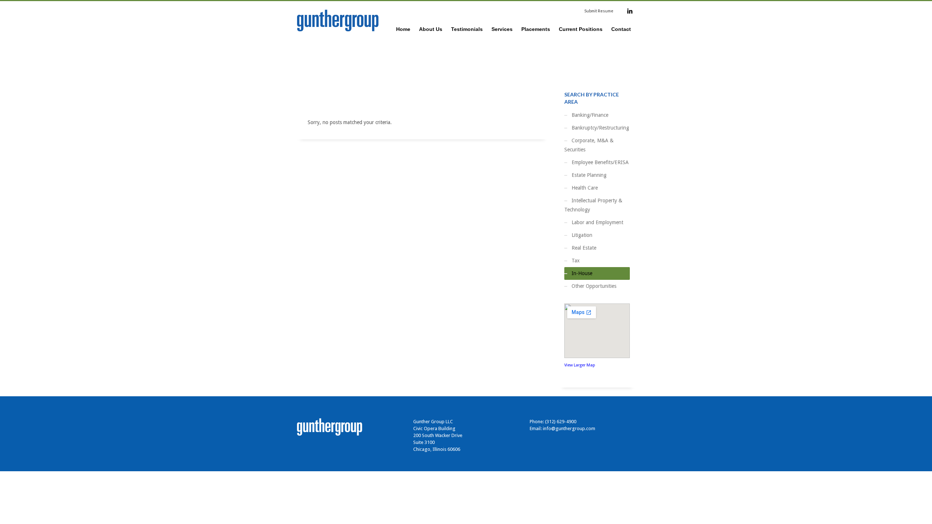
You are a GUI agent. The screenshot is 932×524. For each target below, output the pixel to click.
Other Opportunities (594, 286)
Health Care (585, 188)
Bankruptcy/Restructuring (600, 128)
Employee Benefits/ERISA (600, 162)
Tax (576, 260)
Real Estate (584, 248)
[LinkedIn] (629, 10)
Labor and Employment (597, 222)
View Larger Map (579, 365)
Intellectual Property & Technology (593, 205)
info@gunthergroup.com (569, 428)
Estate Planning (589, 175)
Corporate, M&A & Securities (588, 145)
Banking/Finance (590, 115)
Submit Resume (598, 10)
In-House (582, 273)
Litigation (582, 235)
